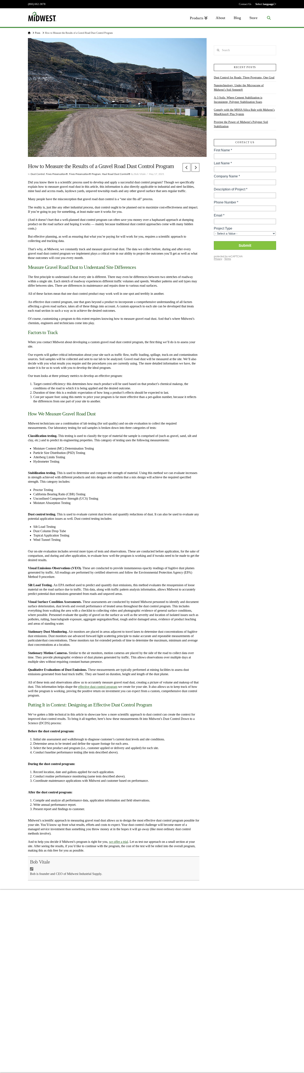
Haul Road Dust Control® (116, 174)
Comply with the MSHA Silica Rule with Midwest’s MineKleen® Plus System (244, 112)
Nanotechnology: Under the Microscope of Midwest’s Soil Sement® (239, 87)
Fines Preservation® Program (85, 174)
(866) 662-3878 (36, 4)
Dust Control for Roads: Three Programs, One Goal (244, 77)
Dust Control (38, 174)
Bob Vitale (40, 862)
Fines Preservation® (57, 174)
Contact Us (245, 4)
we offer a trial (118, 841)
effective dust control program (97, 686)
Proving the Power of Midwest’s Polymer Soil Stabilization (241, 124)
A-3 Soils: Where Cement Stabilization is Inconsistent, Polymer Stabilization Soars (238, 99)
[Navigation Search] (269, 17)
